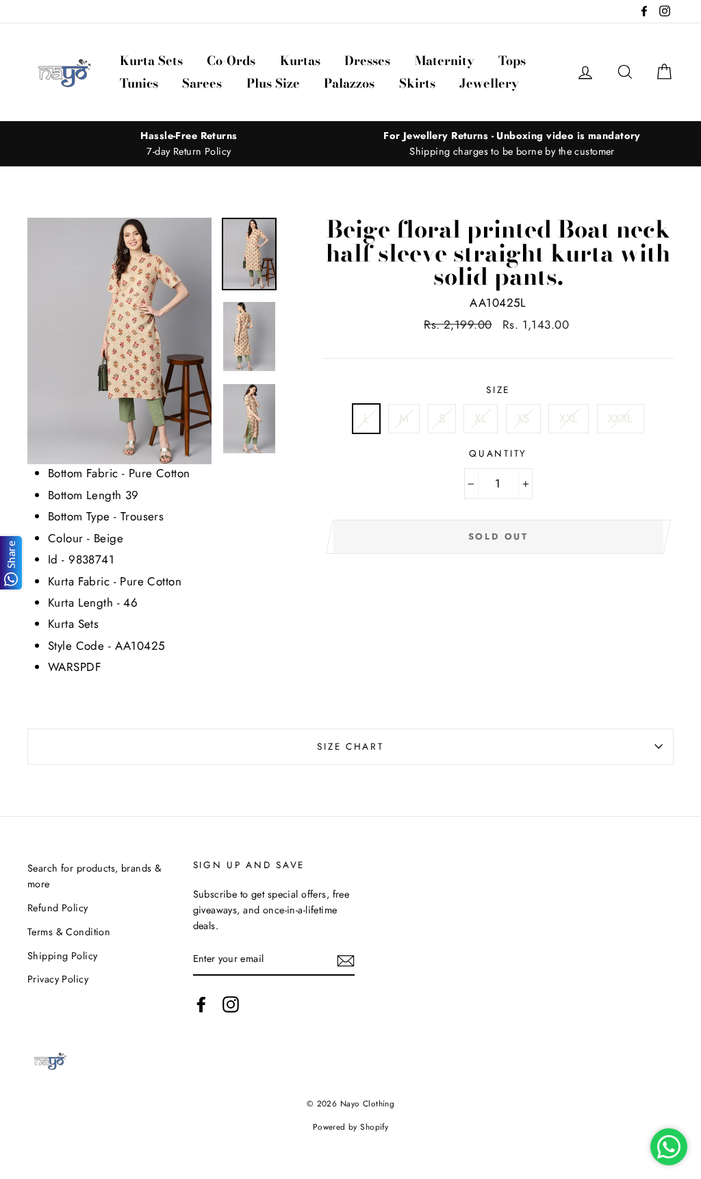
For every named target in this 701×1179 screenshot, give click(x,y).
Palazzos (349, 83)
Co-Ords (231, 60)
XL (480, 418)
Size (498, 389)
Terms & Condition (68, 932)
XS (523, 418)
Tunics (139, 83)
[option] (188, 144)
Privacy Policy (57, 979)
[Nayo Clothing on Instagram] (230, 1004)
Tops (512, 60)
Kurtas (300, 60)
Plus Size (273, 83)
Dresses (367, 60)
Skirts (417, 83)
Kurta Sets (151, 60)
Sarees (202, 83)
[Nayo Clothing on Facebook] (201, 1004)
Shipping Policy (62, 956)
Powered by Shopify (351, 1126)
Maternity (444, 60)
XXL (568, 418)
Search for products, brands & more (94, 876)
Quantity (498, 453)
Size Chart (350, 746)
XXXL (620, 418)
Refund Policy (57, 908)
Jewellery (489, 83)
